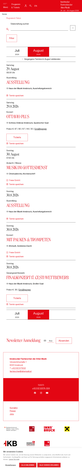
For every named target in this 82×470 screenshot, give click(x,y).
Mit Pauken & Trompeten (28, 239)
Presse (13, 411)
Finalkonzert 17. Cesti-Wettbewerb (37, 277)
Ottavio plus (17, 116)
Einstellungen (10, 465)
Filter (11, 38)
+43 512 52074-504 (41, 388)
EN (35, 6)
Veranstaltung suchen (20, 24)
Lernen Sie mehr (14, 459)
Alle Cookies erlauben (49, 465)
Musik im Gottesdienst (26, 167)
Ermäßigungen (41, 129)
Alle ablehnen (27, 465)
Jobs (12, 414)
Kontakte (14, 408)
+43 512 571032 (18, 368)
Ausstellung (17, 82)
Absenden (64, 340)
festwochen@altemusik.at (21, 371)
